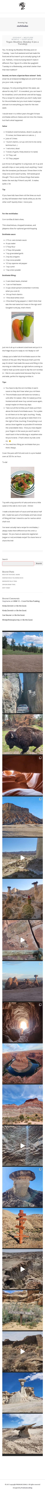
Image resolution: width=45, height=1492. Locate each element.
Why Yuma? (6, 588)
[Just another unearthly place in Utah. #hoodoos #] (22, 858)
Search (5, 559)
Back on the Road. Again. (11, 574)
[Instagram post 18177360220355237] (22, 1228)
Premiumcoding (26, 1488)
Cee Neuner (7, 615)
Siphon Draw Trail (8, 584)
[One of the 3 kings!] (22, 1393)
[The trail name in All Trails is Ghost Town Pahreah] (22, 1105)
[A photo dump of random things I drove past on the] (22, 1187)
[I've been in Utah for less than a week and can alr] (22, 981)
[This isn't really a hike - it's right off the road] (22, 1022)
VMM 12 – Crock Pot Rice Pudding (26, 601)
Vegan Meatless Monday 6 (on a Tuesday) (22, 43)
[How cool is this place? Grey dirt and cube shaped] (22, 817)
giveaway (17, 38)
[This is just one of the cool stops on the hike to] (22, 1310)
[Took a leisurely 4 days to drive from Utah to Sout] (22, 734)
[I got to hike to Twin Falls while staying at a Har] (22, 1146)
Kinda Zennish (8, 606)
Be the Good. (21, 606)
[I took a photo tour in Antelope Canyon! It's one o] (22, 775)
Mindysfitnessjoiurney (11, 620)
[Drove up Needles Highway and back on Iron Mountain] (22, 693)
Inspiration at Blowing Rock (12, 578)
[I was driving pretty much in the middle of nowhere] (22, 1351)
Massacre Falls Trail (9, 581)
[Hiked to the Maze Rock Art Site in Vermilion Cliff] (22, 940)
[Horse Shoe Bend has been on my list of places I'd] (22, 1063)
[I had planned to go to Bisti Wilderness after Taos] (22, 1434)
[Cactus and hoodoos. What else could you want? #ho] (22, 899)
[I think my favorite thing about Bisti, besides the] (22, 1269)
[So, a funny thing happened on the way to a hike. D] (22, 652)
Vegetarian (27, 39)
